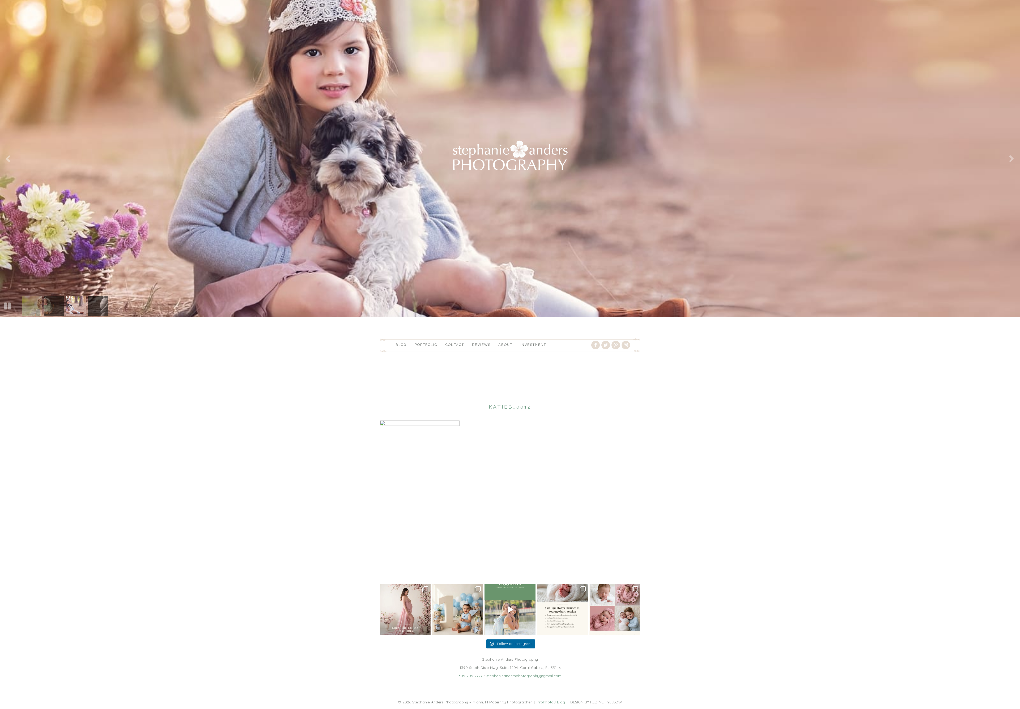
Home (385, 571)
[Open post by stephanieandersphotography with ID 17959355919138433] (562, 609)
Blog (401, 345)
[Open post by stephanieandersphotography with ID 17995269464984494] (509, 609)
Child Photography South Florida (424, 571)
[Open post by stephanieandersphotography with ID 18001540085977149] (457, 609)
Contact (454, 345)
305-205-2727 (470, 675)
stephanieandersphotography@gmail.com (524, 675)
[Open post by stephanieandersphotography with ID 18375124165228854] (405, 609)
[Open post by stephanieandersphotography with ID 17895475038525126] (614, 609)
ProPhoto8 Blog (551, 702)
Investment (533, 345)
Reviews (481, 345)
